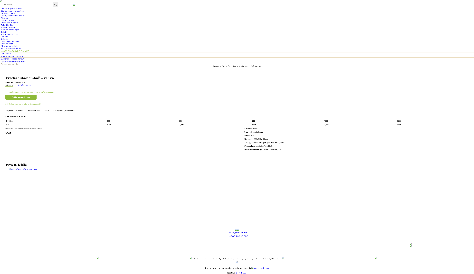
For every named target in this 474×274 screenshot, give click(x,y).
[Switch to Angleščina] (74, 5)
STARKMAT (241, 273)
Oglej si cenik (24, 85)
